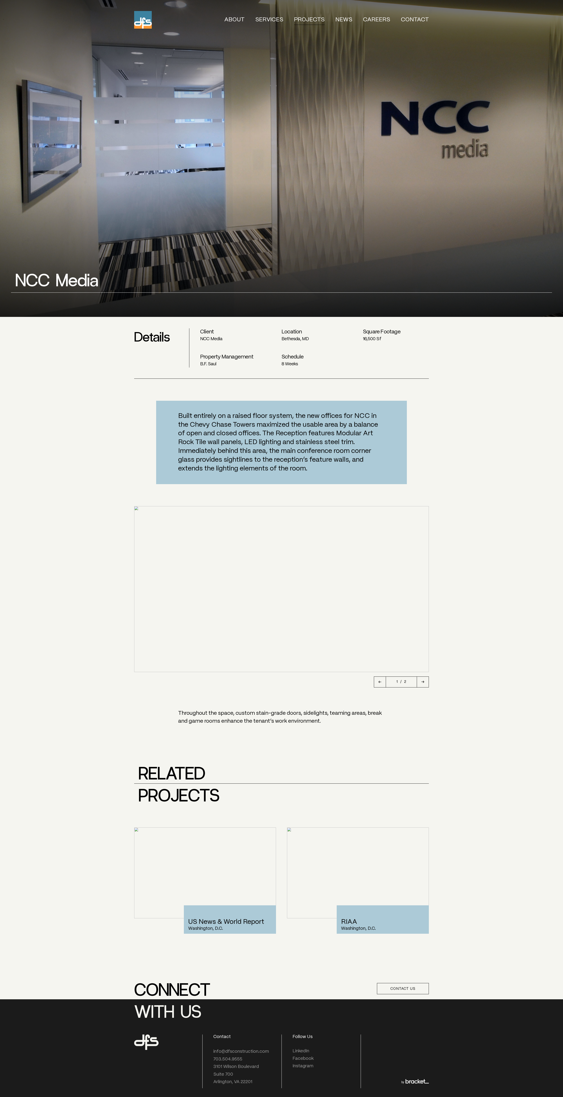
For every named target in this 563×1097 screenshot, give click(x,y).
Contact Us (402, 988)
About (234, 19)
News (343, 19)
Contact (415, 19)
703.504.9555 (227, 1059)
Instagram (302, 1066)
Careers (376, 19)
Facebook (303, 1059)
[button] (380, 681)
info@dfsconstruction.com (241, 1051)
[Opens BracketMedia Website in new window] (415, 1082)
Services (269, 19)
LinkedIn (300, 1051)
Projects (309, 19)
